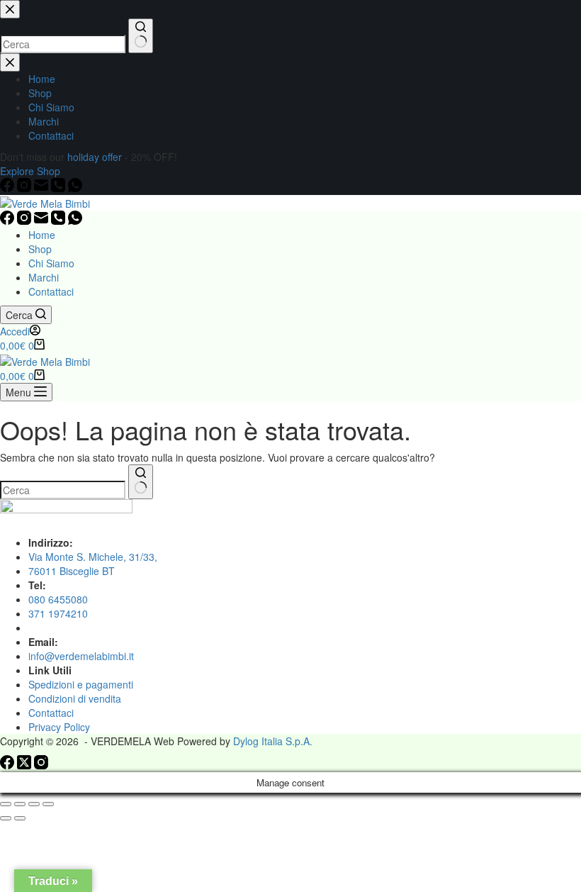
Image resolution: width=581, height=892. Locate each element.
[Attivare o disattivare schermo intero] (20, 804)
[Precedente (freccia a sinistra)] (5, 818)
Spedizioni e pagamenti (80, 684)
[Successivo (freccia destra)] (20, 818)
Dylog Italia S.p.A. (272, 741)
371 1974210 (58, 613)
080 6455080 (58, 599)
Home (41, 235)
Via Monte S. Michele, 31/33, (92, 557)
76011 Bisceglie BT (71, 571)
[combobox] (62, 490)
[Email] (42, 220)
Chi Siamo (51, 263)
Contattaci (51, 291)
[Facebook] (8, 220)
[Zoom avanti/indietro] (5, 804)
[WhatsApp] (75, 220)
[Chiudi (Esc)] (48, 804)
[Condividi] (34, 804)
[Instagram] (25, 220)
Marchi (43, 277)
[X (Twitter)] (25, 765)
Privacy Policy (59, 727)
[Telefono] (59, 220)
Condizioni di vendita (74, 698)
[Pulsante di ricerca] (140, 481)
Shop (40, 249)
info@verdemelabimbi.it (81, 656)
